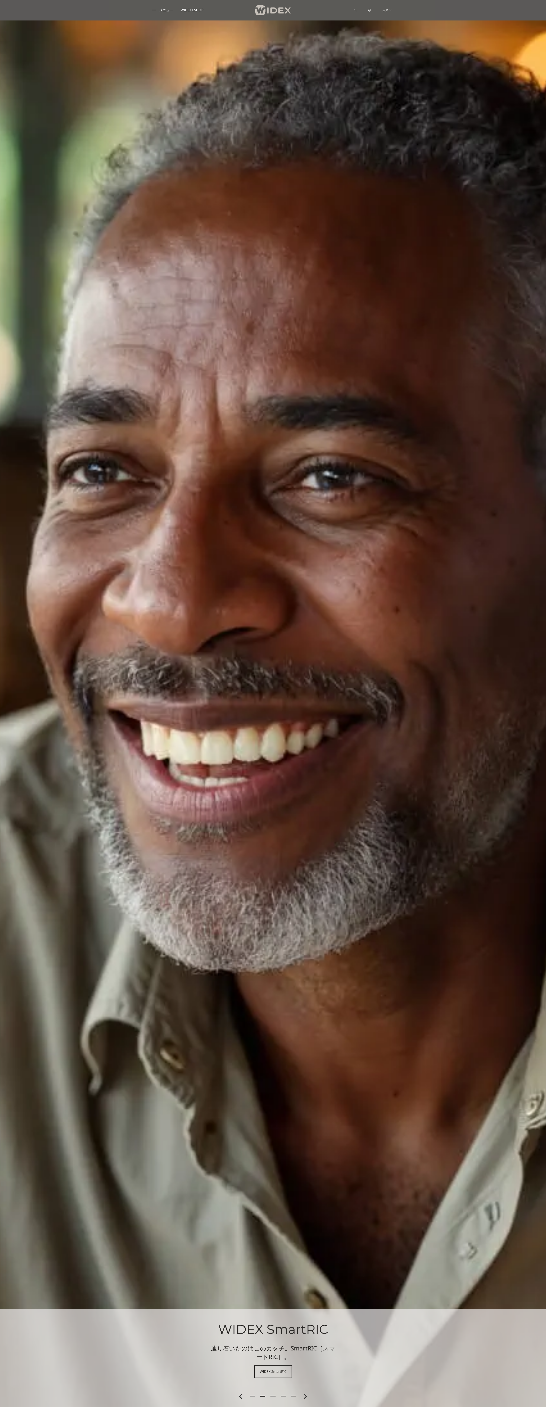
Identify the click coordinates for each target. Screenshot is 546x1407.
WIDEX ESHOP (192, 10)
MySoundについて (273, 1371)
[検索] (355, 10)
